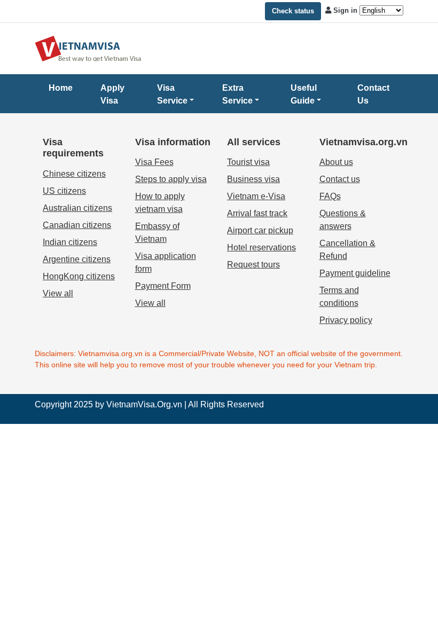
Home (61, 87)
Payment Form (163, 285)
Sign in (345, 10)
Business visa (253, 179)
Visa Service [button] (172, 94)
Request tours (253, 264)
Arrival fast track (257, 213)
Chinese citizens (74, 173)
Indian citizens (70, 242)
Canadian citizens (77, 225)
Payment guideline (354, 273)
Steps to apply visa (171, 179)
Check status (293, 11)
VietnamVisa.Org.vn (144, 404)
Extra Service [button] (237, 94)
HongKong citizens (79, 276)
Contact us (339, 179)
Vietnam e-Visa (256, 196)
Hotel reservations (261, 247)
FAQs (330, 196)
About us (336, 162)
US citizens (64, 190)
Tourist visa (248, 162)
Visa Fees (154, 162)
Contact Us (373, 94)
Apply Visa (112, 94)
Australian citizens (77, 207)
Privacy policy (345, 320)
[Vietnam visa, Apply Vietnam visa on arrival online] (88, 47)
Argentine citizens (77, 259)
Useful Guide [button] (304, 94)
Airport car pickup (260, 230)
